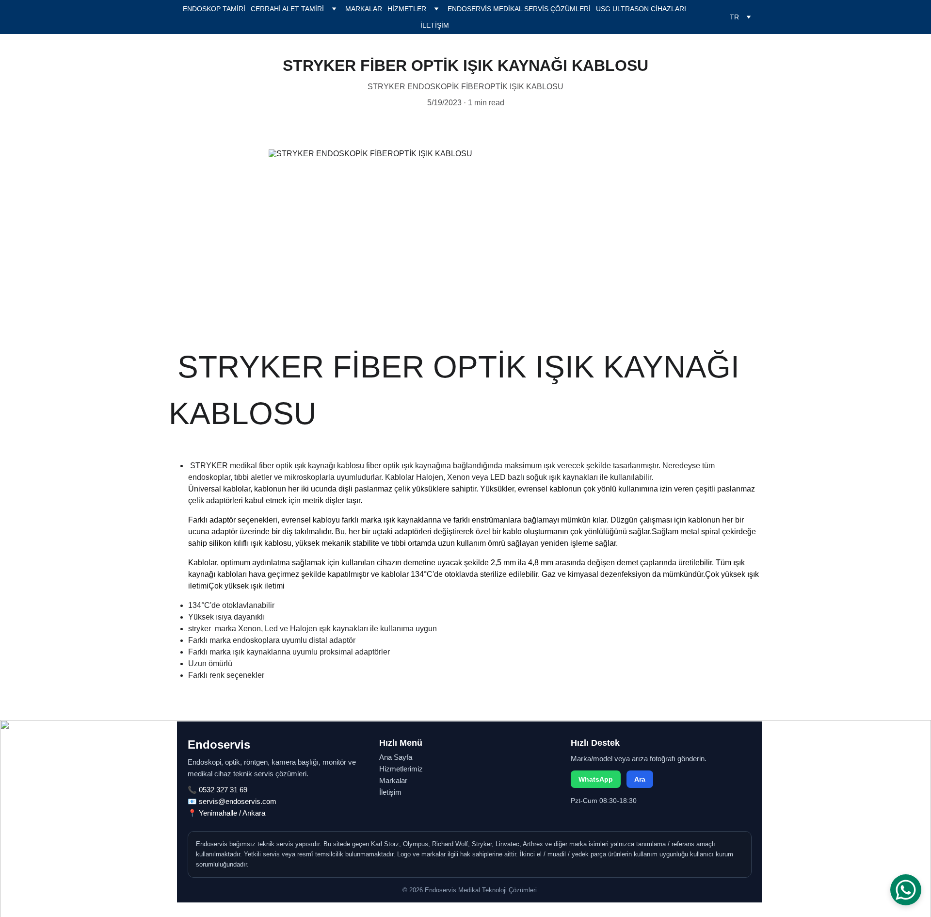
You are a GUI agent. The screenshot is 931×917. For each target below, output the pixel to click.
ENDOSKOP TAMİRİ (214, 9)
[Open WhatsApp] (905, 889)
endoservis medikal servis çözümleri (519, 9)
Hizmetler (406, 9)
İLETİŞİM (434, 25)
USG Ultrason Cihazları (641, 9)
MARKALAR (363, 9)
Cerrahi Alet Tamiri (287, 9)
